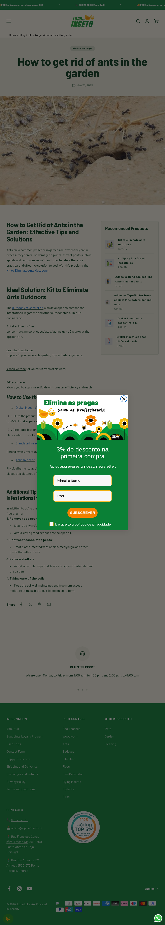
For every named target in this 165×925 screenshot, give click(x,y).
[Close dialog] (124, 399)
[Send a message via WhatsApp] (158, 918)
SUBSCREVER (82, 513)
